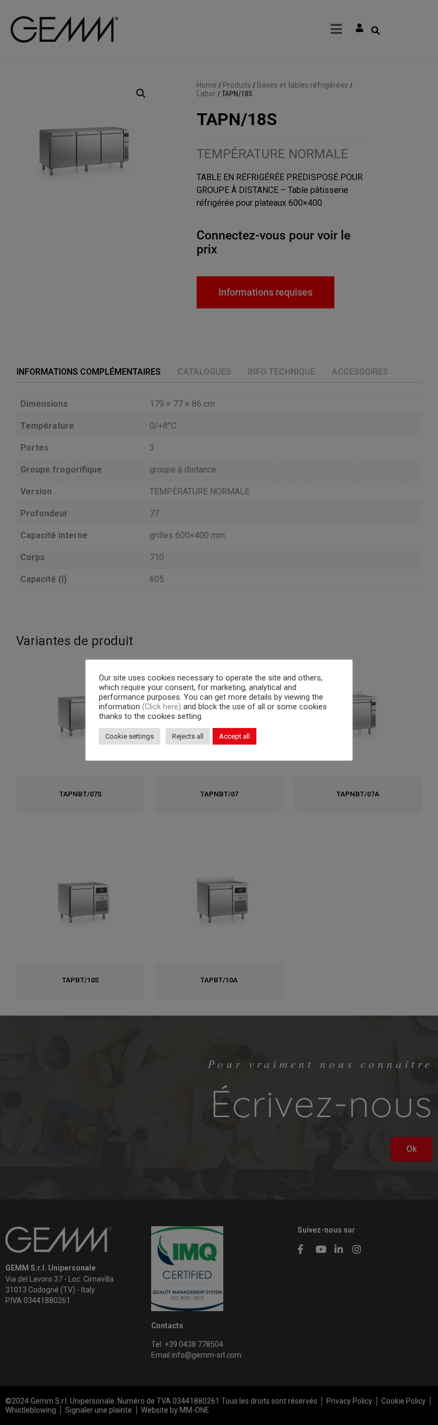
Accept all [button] (234, 736)
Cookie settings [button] (129, 736)
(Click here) (162, 706)
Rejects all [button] (188, 736)
